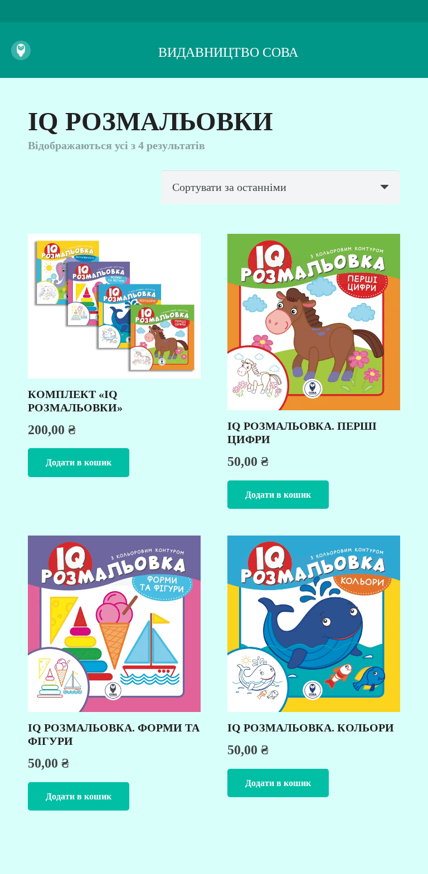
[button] (78, 462)
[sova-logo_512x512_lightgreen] (21, 50)
